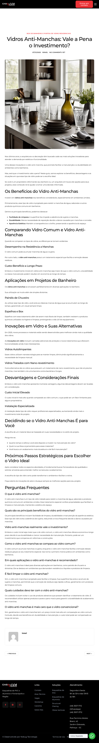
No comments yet (57, 52)
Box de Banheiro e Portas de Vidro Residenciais (49, 33)
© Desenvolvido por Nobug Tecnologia (19, 737)
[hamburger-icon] (95, 4)
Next (89, 653)
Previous (12, 653)
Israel (45, 52)
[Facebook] (5, 705)
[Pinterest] (13, 705)
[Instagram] (20, 705)
